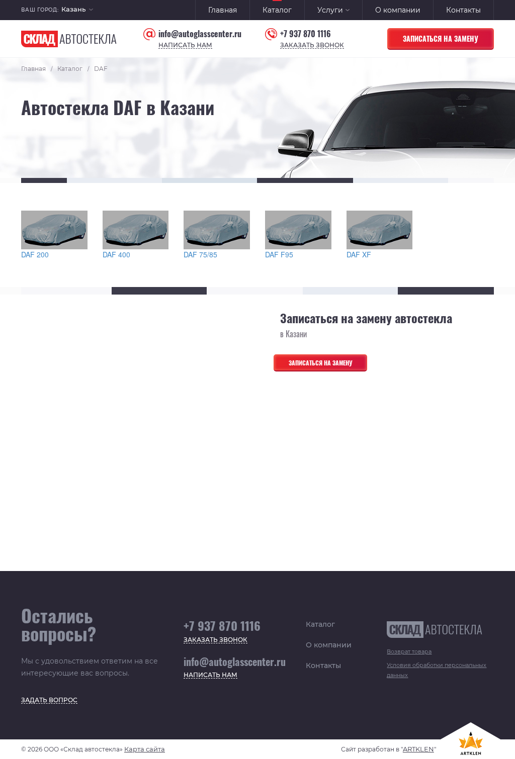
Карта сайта (144, 749)
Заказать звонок (312, 45)
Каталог (277, 10)
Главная (222, 10)
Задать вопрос (49, 700)
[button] (77, 10)
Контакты (463, 10)
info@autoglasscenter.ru (199, 34)
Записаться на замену (440, 38)
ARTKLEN (418, 749)
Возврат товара (409, 651)
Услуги (330, 10)
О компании (397, 10)
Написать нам (185, 45)
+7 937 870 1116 (305, 34)
